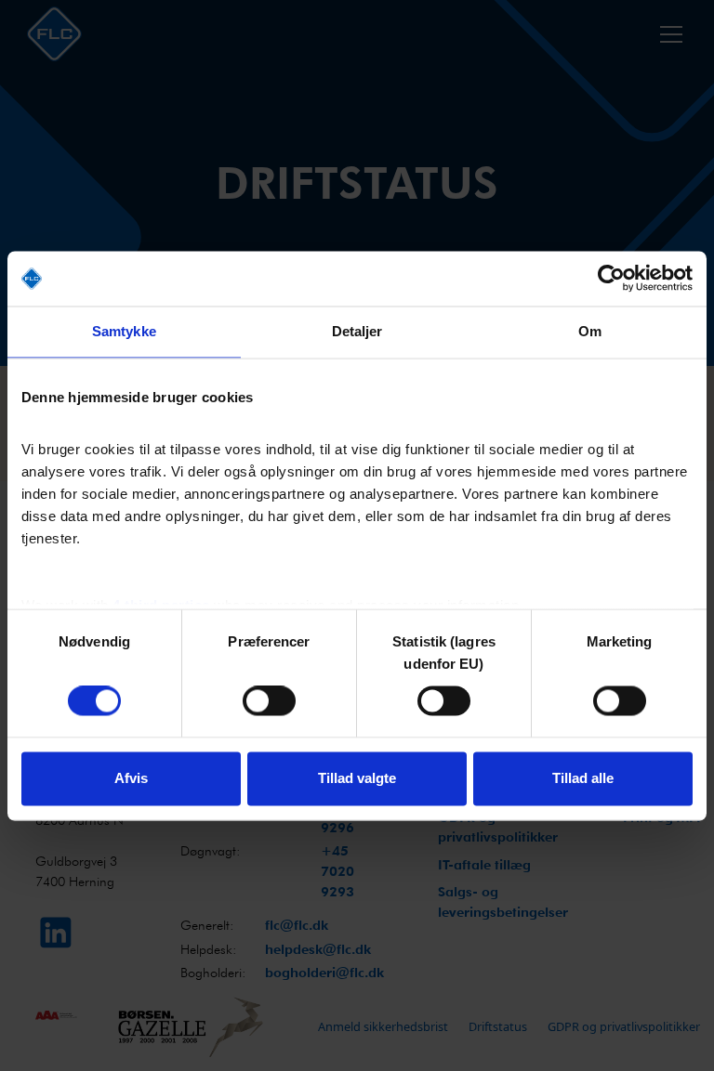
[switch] (269, 701)
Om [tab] (590, 332)
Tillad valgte (357, 778)
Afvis (131, 778)
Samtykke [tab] (124, 332)
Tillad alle (583, 778)
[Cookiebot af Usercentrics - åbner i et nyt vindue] (611, 279)
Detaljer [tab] (357, 332)
